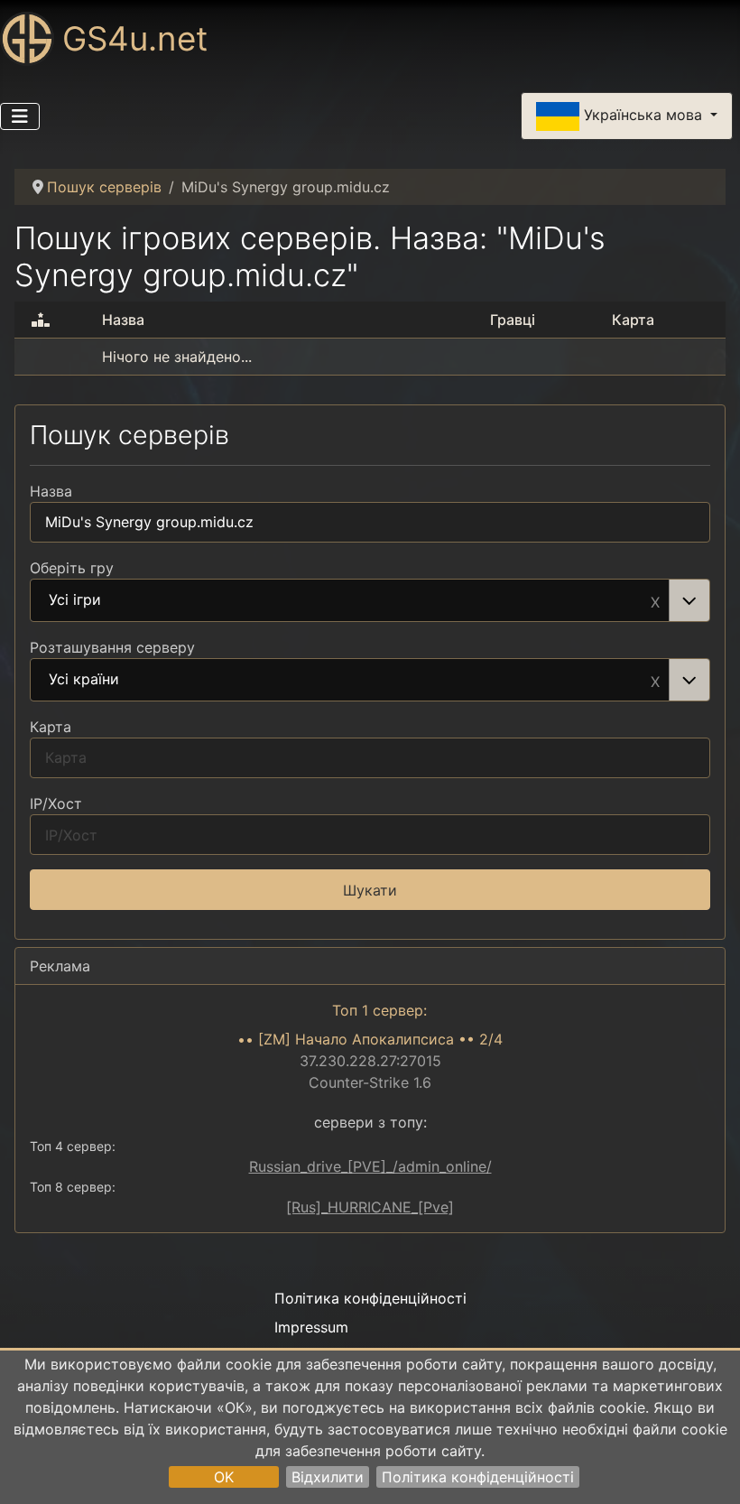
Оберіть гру (72, 568)
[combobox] (370, 600)
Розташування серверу (112, 647)
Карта (50, 727)
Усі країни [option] (84, 680)
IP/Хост (56, 803)
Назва (51, 491)
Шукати (370, 890)
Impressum (311, 1327)
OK (224, 1477)
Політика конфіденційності (478, 1477)
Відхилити (327, 1477)
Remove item (655, 600)
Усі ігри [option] (75, 600)
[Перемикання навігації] (20, 116)
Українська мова (643, 115)
